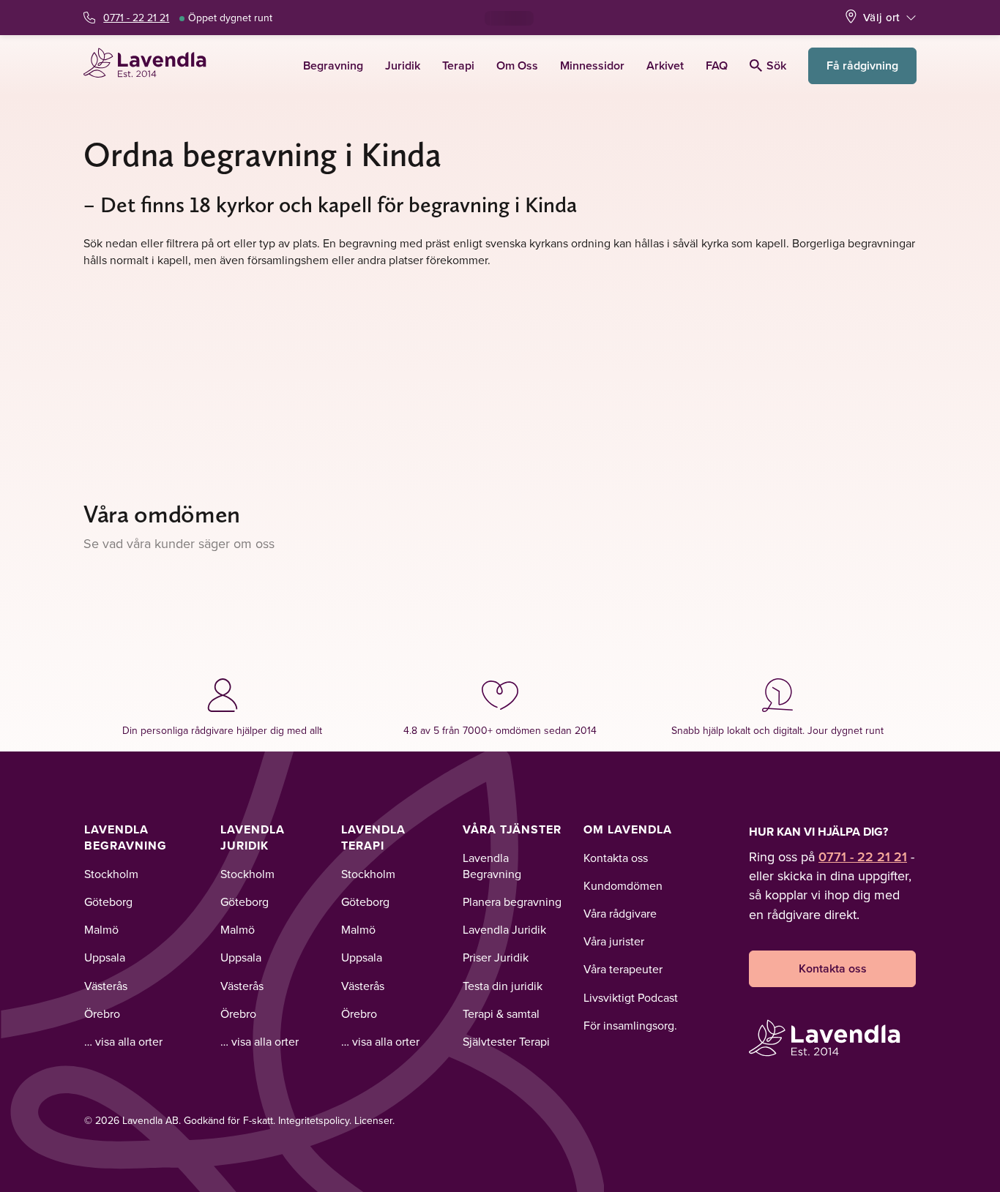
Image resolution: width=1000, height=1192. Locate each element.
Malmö (101, 929)
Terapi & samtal (501, 1013)
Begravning (333, 65)
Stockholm (111, 874)
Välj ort (881, 17)
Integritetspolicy (313, 1120)
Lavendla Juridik (252, 837)
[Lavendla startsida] (151, 65)
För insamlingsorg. (630, 1025)
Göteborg (108, 901)
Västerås (105, 986)
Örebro (102, 1013)
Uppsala (104, 957)
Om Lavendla (627, 829)
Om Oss (517, 65)
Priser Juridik (496, 957)
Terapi (458, 65)
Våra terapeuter (623, 969)
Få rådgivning (862, 65)
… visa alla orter (123, 1041)
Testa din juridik (502, 986)
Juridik (402, 65)
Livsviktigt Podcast (630, 997)
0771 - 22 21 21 (136, 17)
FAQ (717, 65)
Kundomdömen (623, 885)
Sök (776, 65)
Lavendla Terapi (373, 837)
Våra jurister (613, 941)
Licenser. (374, 1120)
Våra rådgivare (620, 913)
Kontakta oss (615, 858)
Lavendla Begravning (125, 837)
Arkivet (665, 65)
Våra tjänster (512, 829)
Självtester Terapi (506, 1041)
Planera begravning (512, 901)
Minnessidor (592, 65)
